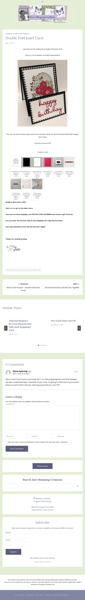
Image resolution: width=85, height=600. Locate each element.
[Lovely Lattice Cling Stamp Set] (16, 162)
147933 (69, 174)
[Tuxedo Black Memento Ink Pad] (58, 162)
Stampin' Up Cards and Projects (17, 33)
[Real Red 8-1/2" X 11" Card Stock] (48, 162)
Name (10, 436)
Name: (8, 532)
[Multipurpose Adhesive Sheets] (37, 184)
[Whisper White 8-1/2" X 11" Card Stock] (37, 162)
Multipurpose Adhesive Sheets (37, 194)
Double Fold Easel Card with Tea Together (62, 286)
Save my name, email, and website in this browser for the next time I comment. (38, 442)
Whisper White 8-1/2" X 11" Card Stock (37, 173)
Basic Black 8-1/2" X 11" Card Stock (26, 172)
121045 (26, 174)
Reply (76, 371)
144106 (37, 196)
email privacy (49, 558)
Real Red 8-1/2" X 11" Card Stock (47, 172)
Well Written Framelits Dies (26, 194)
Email (35, 436)
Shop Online (48, 510)
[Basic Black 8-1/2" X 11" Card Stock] (26, 162)
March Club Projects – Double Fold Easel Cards (23, 287)
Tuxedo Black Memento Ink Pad (58, 172)
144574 (16, 198)
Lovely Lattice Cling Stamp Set (16, 172)
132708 (58, 174)
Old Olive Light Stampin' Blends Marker (16, 195)
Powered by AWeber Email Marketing (42, 562)
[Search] (77, 486)
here (30, 55)
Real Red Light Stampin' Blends (69, 172)
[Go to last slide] (5, 328)
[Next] (79, 328)
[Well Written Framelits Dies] (26, 184)
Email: (8, 540)
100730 (37, 176)
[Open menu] (42, 1)
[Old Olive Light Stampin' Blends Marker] (16, 184)
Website (60, 436)
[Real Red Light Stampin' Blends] (69, 162)
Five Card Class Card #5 (63, 320)
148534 (26, 196)
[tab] (38, 345)
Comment (10, 404)
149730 (16, 174)
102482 (48, 174)
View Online (36, 510)
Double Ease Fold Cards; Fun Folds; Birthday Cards (24, 270)
